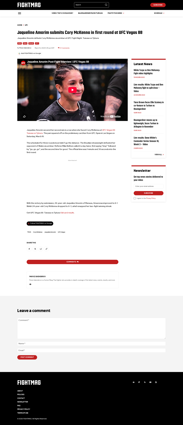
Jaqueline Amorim (50, 232)
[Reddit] (40, 248)
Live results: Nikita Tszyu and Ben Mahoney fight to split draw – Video (148, 88)
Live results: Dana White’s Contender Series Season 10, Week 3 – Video (146, 141)
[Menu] (19, 13)
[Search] (106, 5)
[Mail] (133, 382)
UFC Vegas (61, 232)
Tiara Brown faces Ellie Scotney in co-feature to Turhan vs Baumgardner (149, 105)
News (25, 43)
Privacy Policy (150, 198)
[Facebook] (29, 248)
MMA (19, 43)
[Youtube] (150, 382)
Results (31, 43)
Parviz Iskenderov (25, 48)
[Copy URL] (46, 248)
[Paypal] (139, 382)
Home (19, 25)
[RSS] (145, 382)
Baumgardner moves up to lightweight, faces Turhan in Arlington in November (146, 123)
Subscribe (148, 193)
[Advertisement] (72, 179)
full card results (67, 213)
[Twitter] (34, 248)
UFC (26, 25)
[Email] (30, 284)
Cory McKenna (37, 232)
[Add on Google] (156, 382)
